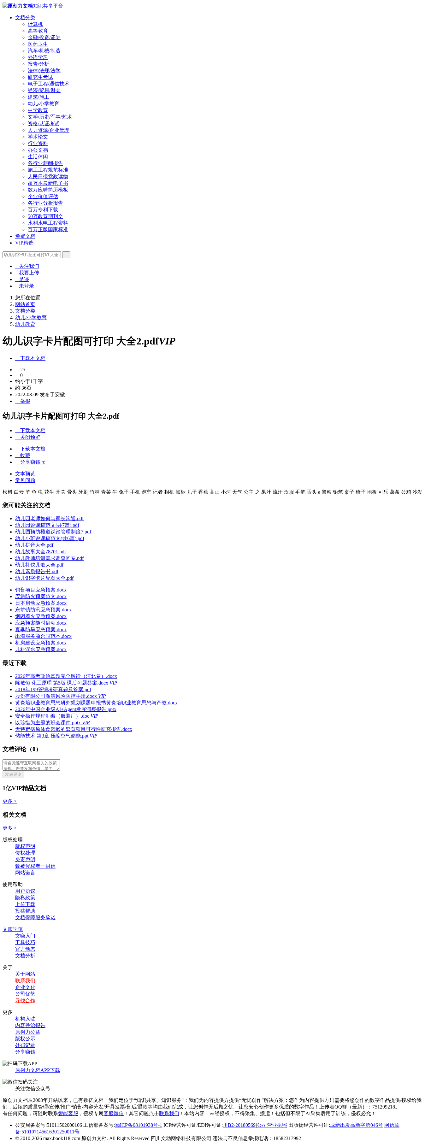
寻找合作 (25, 1000)
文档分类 (25, 17)
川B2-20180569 (239, 1125)
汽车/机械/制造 (44, 50)
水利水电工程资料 (48, 223)
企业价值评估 (43, 196)
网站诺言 (25, 872)
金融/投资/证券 (44, 37)
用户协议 (25, 891)
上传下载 (25, 904)
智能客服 (68, 1113)
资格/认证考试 (43, 123)
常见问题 (25, 480)
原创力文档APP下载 (37, 1070)
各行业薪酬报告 (45, 163)
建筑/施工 (38, 97)
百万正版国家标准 (48, 229)
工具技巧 (25, 942)
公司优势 (25, 994)
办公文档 (38, 150)
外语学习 (38, 57)
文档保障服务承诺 (35, 917)
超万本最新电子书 (48, 183)
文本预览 (27, 473)
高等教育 (38, 30)
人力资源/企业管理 (48, 130)
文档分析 (25, 955)
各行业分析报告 (45, 203)
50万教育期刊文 (45, 216)
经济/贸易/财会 (44, 90)
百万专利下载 (43, 209)
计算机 (35, 24)
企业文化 (25, 987)
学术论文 (38, 136)
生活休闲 (38, 156)
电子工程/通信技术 (48, 83)
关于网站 (25, 974)
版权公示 (25, 1038)
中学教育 (38, 110)
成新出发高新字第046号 (356, 1125)
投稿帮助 (25, 911)
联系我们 (25, 980)
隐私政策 (25, 897)
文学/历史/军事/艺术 (50, 117)
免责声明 (25, 859)
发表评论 (13, 774)
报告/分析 (38, 64)
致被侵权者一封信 (35, 866)
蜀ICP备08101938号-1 (138, 1125)
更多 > (10, 801)
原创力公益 (27, 1032)
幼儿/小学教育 (43, 103)
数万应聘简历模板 (48, 189)
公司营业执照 (272, 1125)
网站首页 (25, 304)
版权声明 (25, 846)
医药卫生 (38, 44)
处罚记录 (25, 1045)
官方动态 (25, 949)
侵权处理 (25, 853)
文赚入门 (25, 935)
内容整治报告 (30, 1025)
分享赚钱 (25, 1052)
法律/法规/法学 (44, 70)
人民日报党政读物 (48, 176)
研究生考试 (40, 77)
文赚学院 (13, 929)
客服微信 (113, 1113)
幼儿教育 (25, 324)
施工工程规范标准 (48, 170)
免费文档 (25, 236)
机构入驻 (25, 1018)
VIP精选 (24, 242)
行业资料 (38, 143)
